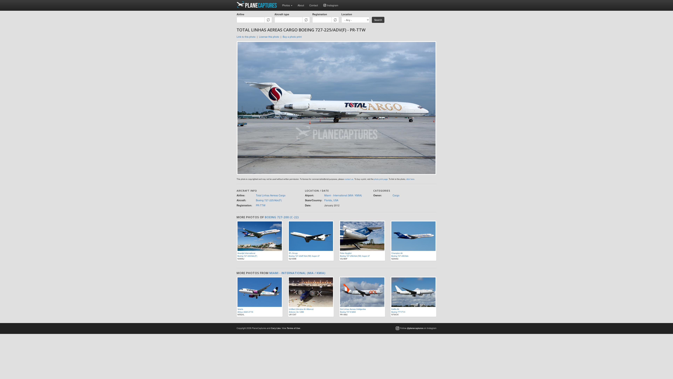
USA (335, 200)
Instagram (332, 5)
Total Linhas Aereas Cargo (270, 195)
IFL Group (293, 253)
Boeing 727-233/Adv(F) (247, 255)
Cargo (396, 195)
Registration (319, 14)
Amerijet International (246, 253)
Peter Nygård (345, 253)
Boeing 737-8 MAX (348, 311)
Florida (328, 200)
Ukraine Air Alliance (304, 309)
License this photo (269, 36)
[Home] (258, 4)
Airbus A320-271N (245, 311)
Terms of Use (293, 328)
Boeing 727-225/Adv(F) (269, 200)
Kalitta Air (395, 309)
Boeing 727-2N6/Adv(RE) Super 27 (355, 255)
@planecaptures (415, 328)
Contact (313, 5)
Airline (240, 14)
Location (346, 14)
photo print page (381, 179)
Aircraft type (281, 14)
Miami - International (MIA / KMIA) (343, 195)
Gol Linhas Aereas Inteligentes (353, 309)
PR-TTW (260, 205)
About (301, 5)
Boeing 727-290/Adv (400, 255)
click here (410, 179)
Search (378, 20)
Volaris (240, 309)
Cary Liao (276, 328)
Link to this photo (246, 36)
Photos (286, 5)
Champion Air (397, 253)
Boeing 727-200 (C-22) (282, 217)
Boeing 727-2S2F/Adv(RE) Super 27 (304, 255)
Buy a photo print (292, 36)
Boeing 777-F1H (398, 311)
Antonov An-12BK (296, 311)
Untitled (292, 309)
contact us (348, 179)
